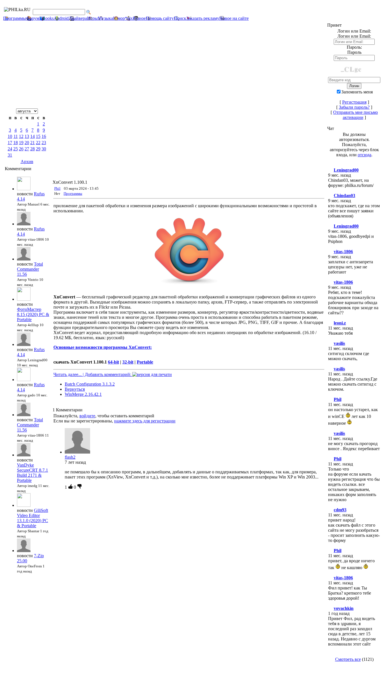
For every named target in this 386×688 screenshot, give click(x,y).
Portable (145, 362)
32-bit (127, 362)
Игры (92, 18)
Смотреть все (348, 659)
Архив (27, 161)
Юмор (119, 18)
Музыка (105, 18)
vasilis (339, 343)
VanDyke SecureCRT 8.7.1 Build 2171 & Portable (32, 473)
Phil (57, 188)
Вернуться (75, 389)
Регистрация (354, 102)
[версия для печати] (152, 374)
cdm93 (340, 509)
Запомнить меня (357, 91)
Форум (32, 18)
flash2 (70, 457)
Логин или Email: (354, 36)
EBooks (46, 18)
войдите (87, 415)
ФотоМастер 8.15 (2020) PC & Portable (33, 314)
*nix (129, 18)
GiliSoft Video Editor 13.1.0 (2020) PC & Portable (32, 518)
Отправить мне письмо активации (355, 115)
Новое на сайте (234, 18)
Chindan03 (344, 195)
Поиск (180, 18)
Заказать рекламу (202, 18)
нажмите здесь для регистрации (144, 420)
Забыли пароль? (354, 107)
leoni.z (340, 323)
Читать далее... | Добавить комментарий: (92, 374)
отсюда (364, 154)
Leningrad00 (346, 170)
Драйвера (78, 18)
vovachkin (344, 608)
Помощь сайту (160, 18)
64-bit (113, 362)
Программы (14, 18)
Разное (139, 18)
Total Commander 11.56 (30, 269)
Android (61, 18)
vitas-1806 (343, 251)
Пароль (354, 52)
